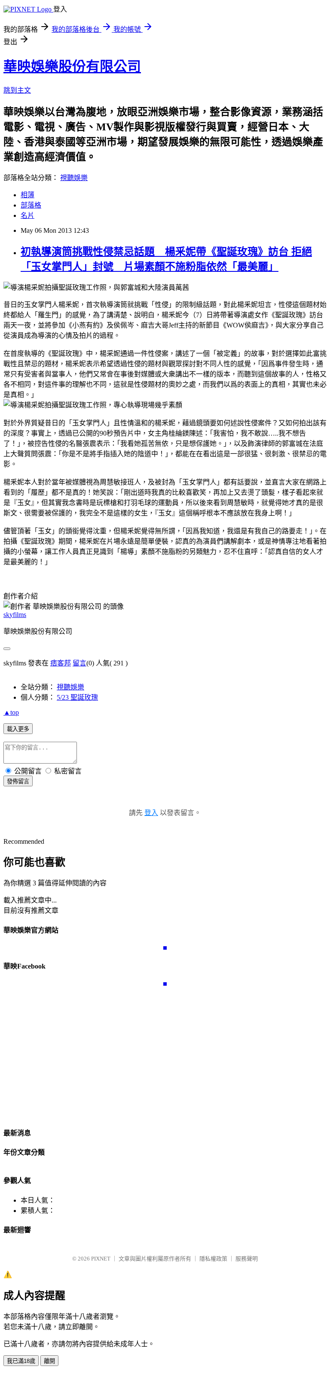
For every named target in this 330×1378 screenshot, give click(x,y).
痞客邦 (60, 663)
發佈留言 (18, 781)
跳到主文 (17, 90)
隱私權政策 (213, 1258)
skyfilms (14, 614)
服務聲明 (246, 1258)
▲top (11, 712)
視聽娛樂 (74, 177)
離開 (49, 1361)
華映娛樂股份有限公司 (72, 66)
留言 (79, 663)
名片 (27, 215)
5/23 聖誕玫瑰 (77, 697)
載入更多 (18, 729)
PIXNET (100, 1258)
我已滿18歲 (21, 1361)
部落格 (31, 205)
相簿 (27, 195)
